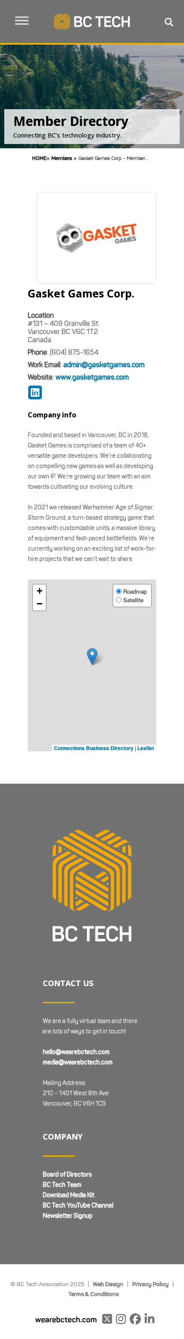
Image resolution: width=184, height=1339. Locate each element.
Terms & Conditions (93, 1293)
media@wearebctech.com (78, 1062)
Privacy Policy (150, 1284)
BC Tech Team (62, 1185)
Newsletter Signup (67, 1216)
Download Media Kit (68, 1195)
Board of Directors (67, 1174)
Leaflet (145, 748)
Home (39, 158)
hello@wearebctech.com (76, 1052)
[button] (92, 656)
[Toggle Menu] (22, 20)
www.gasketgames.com (92, 377)
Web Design (108, 1284)
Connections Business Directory (94, 748)
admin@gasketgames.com (104, 365)
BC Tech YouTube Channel (78, 1205)
